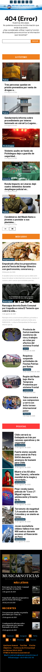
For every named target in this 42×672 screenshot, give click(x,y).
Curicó (26, 349)
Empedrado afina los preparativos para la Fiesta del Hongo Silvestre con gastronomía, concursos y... (19, 266)
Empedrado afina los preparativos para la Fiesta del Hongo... (15, 599)
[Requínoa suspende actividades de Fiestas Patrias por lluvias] (11, 360)
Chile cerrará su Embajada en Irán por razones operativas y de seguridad (27, 438)
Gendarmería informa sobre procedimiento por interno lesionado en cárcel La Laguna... (20, 121)
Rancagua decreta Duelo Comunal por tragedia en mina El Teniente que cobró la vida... (20, 308)
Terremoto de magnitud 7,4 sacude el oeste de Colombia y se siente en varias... (27, 513)
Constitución (28, 390)
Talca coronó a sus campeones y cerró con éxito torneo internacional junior (31, 404)
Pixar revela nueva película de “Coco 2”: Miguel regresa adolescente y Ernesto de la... (26, 494)
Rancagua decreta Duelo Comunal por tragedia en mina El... (15, 588)
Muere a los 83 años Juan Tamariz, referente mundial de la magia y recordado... (27, 475)
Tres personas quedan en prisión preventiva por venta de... (15, 614)
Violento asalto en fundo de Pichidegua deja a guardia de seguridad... (19, 153)
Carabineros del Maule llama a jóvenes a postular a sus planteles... (19, 220)
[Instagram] (15, 2)
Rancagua (7, 301)
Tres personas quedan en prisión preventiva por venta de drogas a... (20, 87)
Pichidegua (8, 145)
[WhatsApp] (27, 2)
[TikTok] (19, 2)
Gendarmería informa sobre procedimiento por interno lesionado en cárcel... (13, 625)
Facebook (10, 636)
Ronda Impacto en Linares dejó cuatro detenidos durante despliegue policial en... (20, 187)
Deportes (27, 414)
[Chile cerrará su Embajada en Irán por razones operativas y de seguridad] (8, 441)
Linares (6, 179)
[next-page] (12, 228)
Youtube (33, 640)
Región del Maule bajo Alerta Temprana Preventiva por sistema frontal (31, 382)
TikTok (35, 636)
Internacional (20, 445)
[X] (23, 2)
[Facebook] (11, 2)
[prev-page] (5, 228)
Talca (5, 79)
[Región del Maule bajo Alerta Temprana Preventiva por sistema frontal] (11, 381)
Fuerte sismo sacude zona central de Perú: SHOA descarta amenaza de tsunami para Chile (26, 457)
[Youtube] (30, 2)
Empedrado (8, 259)
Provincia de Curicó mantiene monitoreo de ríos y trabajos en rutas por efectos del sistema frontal (31, 337)
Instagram (23, 636)
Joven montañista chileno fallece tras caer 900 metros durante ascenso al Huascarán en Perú (27, 531)
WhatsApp (20, 640)
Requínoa (27, 369)
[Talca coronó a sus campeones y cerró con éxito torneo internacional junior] (11, 402)
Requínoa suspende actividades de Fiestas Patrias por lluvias (30, 361)
